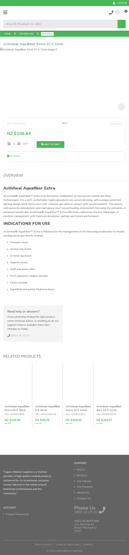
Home (7, 33)
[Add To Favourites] (70, 144)
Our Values (84, 481)
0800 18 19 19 (111, 12)
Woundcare (26, 33)
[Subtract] (9, 144)
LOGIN (122, 3)
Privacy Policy (43, 544)
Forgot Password (17, 514)
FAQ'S (81, 469)
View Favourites (117, 12)
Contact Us (84, 498)
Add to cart (52, 144)
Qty (25, 144)
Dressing (47, 33)
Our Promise (85, 487)
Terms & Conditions (67, 544)
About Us (83, 492)
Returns (82, 475)
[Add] (19, 144)
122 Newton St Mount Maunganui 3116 (85, 528)
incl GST (117, 123)
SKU (9, 123)
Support (88, 544)
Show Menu (5, 12)
